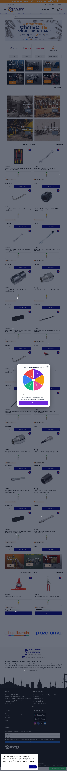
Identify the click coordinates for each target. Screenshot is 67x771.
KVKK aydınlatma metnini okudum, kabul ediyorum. (33, 397)
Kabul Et (32, 767)
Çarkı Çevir (33, 403)
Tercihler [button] (25, 767)
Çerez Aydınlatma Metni (28, 761)
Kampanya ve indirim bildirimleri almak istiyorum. (33, 399)
